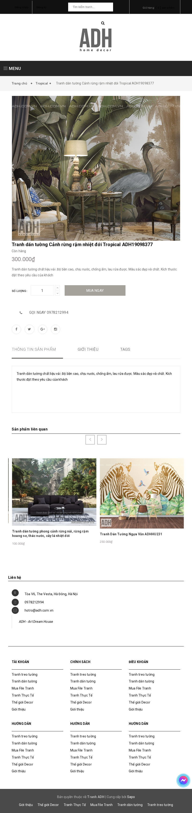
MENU (14, 68)
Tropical (42, 83)
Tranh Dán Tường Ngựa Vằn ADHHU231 (131, 534)
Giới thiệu (19, 709)
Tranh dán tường (24, 681)
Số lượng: (19, 291)
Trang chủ (20, 83)
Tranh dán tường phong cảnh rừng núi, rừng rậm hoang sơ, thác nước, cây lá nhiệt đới (50, 533)
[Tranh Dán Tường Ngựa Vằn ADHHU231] (142, 493)
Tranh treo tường (160, 805)
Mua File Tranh (23, 688)
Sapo (131, 797)
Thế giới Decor (22, 702)
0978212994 (34, 602)
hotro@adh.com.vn (39, 610)
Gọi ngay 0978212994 (48, 312)
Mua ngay (95, 290)
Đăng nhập (22, 7)
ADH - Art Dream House (36, 621)
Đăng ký (41, 7)
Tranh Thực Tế (23, 695)
